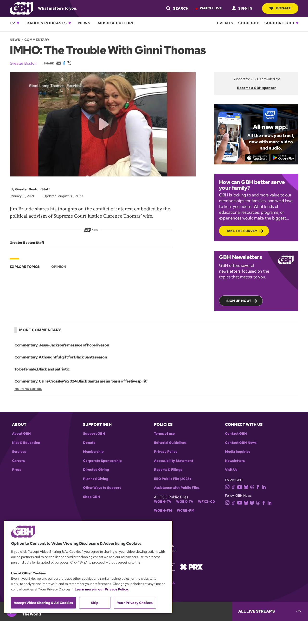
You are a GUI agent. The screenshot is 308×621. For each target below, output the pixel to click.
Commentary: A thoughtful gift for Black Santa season (60, 357)
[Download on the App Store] (257, 157)
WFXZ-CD (206, 502)
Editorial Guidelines (170, 443)
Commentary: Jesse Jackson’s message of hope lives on (61, 345)
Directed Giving (96, 470)
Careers (18, 461)
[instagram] (227, 486)
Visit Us (231, 470)
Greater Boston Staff (32, 189)
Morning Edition (28, 389)
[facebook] (258, 486)
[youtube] (239, 486)
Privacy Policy (165, 452)
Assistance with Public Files (176, 488)
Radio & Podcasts (46, 23)
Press (16, 470)
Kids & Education (26, 443)
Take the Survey (241, 231)
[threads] (252, 486)
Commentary (36, 40)
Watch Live (211, 8)
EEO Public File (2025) (172, 479)
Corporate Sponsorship (102, 461)
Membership (93, 452)
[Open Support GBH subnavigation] (297, 23)
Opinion (58, 266)
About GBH (21, 434)
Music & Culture (116, 23)
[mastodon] (252, 502)
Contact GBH (236, 434)
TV (12, 23)
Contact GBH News (241, 443)
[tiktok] (233, 486)
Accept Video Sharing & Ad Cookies (43, 603)
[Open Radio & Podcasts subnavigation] (70, 23)
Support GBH (279, 23)
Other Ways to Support (102, 488)
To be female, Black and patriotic (42, 369)
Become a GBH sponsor (256, 88)
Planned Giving (95, 479)
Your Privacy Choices (135, 603)
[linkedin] (264, 486)
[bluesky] (246, 486)
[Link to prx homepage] (191, 566)
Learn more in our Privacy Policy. (102, 589)
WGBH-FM (163, 510)
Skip (94, 603)
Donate (283, 8)
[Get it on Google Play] (283, 157)
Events (225, 23)
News (84, 23)
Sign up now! (238, 301)
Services (19, 452)
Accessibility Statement (173, 461)
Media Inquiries (237, 452)
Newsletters (235, 461)
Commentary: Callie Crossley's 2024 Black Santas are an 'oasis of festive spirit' (81, 381)
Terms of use (164, 434)
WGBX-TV (184, 502)
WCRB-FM (185, 510)
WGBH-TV (162, 502)
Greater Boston (23, 63)
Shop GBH (249, 23)
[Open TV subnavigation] (18, 23)
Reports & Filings (168, 470)
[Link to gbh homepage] (21, 8)
